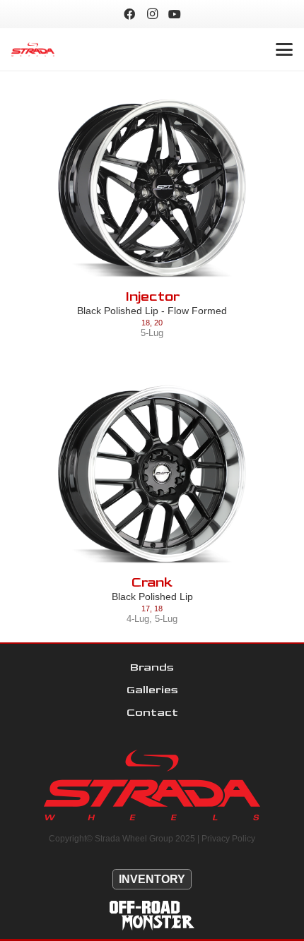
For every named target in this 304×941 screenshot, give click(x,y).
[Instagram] (152, 14)
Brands (152, 667)
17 (145, 608)
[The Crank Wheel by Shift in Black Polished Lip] (152, 474)
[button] (284, 49)
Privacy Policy (228, 839)
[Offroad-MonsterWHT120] (152, 915)
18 (145, 322)
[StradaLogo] (32, 49)
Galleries (152, 690)
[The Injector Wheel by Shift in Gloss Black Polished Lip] (152, 188)
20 (158, 322)
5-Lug (152, 333)
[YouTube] (174, 14)
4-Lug (138, 618)
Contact (152, 712)
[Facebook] (129, 14)
